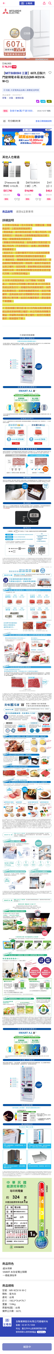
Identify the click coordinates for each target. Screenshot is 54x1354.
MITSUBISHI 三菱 (16, 73)
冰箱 (11, 98)
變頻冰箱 (20, 98)
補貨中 (27, 1346)
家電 (4, 98)
